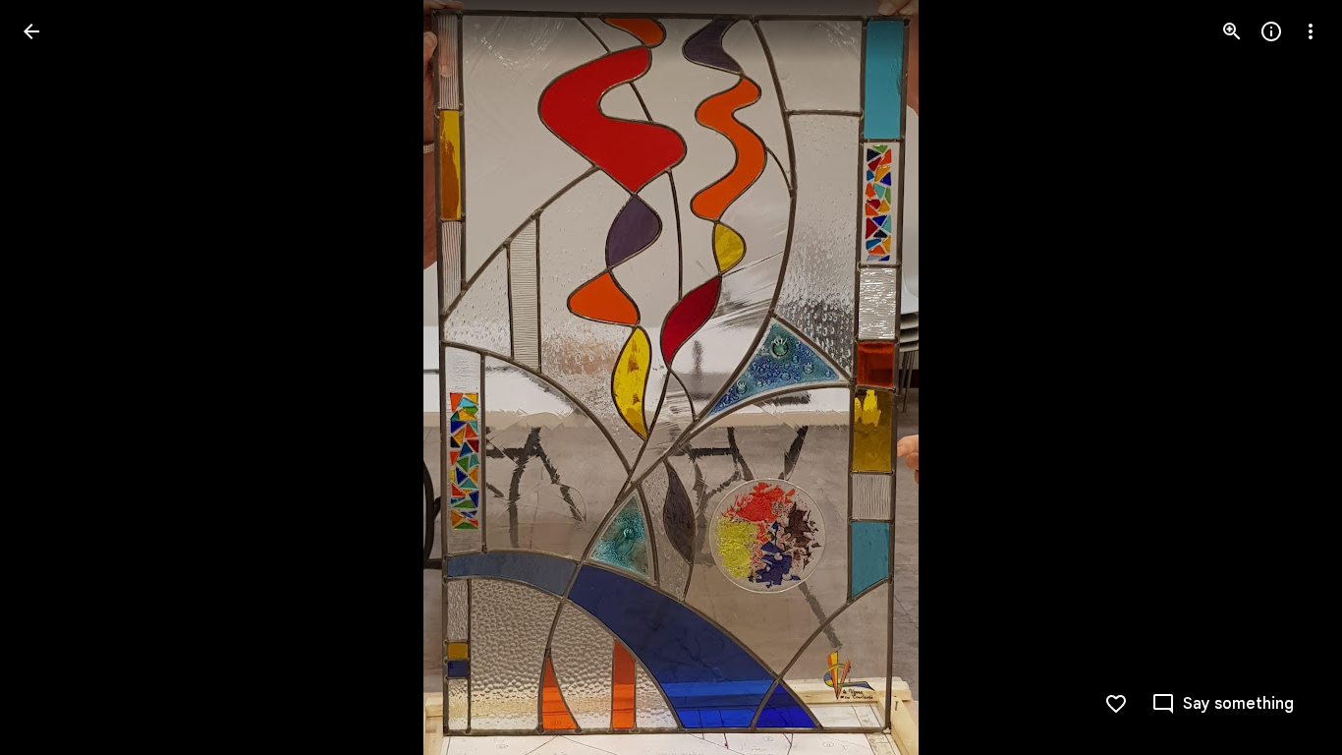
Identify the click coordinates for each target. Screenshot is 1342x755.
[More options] (1310, 31)
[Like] (1116, 704)
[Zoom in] (1232, 31)
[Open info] (1271, 31)
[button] (55, 377)
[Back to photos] (31, 31)
